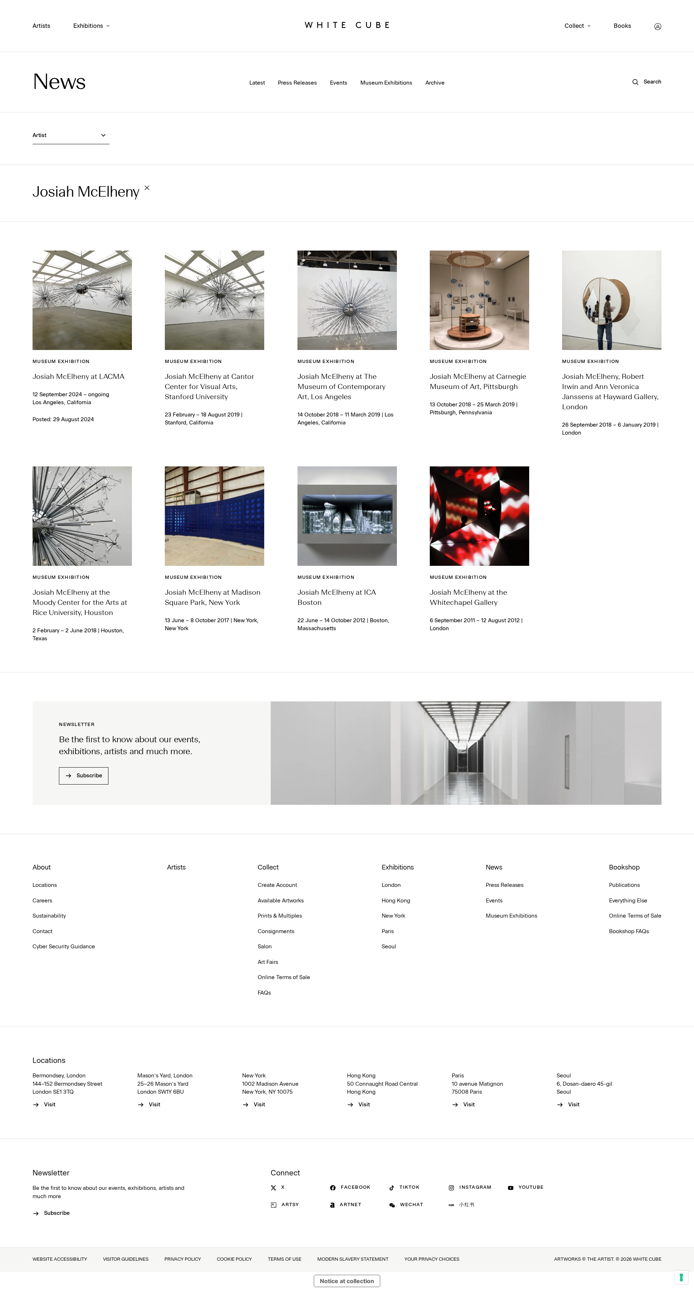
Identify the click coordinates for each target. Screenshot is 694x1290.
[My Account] (657, 26)
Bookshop (624, 867)
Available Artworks (281, 901)
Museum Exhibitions (386, 83)
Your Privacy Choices (431, 1259)
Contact (42, 931)
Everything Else (628, 901)
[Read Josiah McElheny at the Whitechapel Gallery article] (479, 516)
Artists (41, 26)
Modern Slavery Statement (353, 1259)
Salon (265, 946)
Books (622, 26)
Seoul (389, 946)
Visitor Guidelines (126, 1259)
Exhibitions (88, 26)
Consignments (276, 931)
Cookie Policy (234, 1259)
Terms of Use (284, 1259)
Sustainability (49, 916)
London (391, 885)
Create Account (277, 885)
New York (393, 916)
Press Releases (297, 83)
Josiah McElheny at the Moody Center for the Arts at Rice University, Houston (80, 603)
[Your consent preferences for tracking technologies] (681, 1277)
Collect (574, 26)
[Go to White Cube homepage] (347, 26)
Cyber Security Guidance (64, 946)
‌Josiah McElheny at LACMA (78, 377)
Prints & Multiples (280, 916)
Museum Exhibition (61, 361)
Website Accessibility (60, 1259)
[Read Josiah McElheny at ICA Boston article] (347, 516)
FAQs (264, 993)
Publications (624, 885)
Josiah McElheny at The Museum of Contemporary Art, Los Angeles (341, 387)
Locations (45, 885)
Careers (42, 901)
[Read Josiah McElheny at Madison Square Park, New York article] (214, 516)
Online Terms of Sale (284, 977)
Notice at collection (347, 1281)
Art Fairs (268, 962)
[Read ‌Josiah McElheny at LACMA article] (82, 300)
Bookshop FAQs (629, 931)
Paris (388, 931)
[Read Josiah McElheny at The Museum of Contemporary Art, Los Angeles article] (347, 300)
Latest (257, 83)
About (42, 867)
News (59, 83)
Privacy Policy (182, 1259)
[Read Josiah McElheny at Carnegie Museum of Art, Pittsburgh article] (479, 300)
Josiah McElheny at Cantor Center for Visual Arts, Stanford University (209, 387)
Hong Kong (396, 901)
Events (338, 83)
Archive (435, 83)
